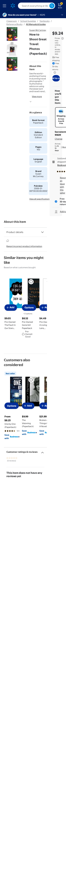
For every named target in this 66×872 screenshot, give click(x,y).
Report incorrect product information (24, 246)
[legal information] (62, 38)
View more (37, 96)
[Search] (51, 5)
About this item (15, 222)
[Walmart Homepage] (12, 5)
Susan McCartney (37, 30)
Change (58, 139)
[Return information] (54, 72)
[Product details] (42, 232)
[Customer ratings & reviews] (42, 451)
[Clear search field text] (47, 6)
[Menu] (5, 5)
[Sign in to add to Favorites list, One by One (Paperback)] (31, 379)
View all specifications (39, 199)
